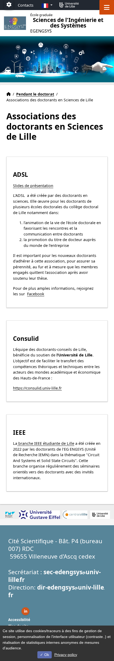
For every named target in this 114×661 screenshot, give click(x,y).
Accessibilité (19, 619)
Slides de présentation (33, 185)
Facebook (35, 293)
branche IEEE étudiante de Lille (45, 443)
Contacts (25, 5)
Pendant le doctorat (35, 94)
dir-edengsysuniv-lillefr (56, 591)
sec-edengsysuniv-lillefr (54, 576)
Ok (46, 655)
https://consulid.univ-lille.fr (37, 388)
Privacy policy (65, 655)
